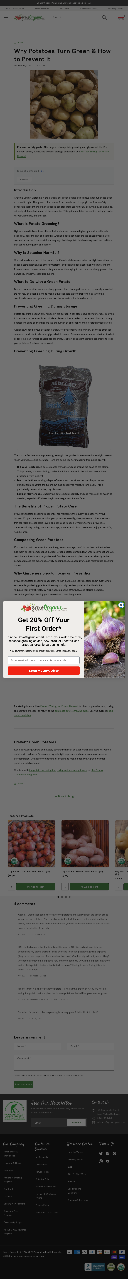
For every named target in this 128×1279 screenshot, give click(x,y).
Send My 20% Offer (44, 670)
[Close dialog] (121, 605)
